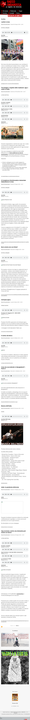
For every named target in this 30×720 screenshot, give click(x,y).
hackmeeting (20, 593)
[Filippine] (16, 294)
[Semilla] (2, 483)
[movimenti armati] (3, 294)
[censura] (5, 621)
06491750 (23, 712)
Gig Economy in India (6, 109)
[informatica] (13, 620)
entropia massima (4, 305)
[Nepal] (16, 83)
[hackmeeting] (13, 176)
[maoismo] (11, 294)
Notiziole (3, 122)
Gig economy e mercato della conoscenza (12, 552)
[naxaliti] (14, 294)
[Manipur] (21, 294)
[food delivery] (3, 620)
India (2, 497)
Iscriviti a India (1, 626)
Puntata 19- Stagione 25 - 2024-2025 (10, 313)
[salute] (10, 331)
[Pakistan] (5, 295)
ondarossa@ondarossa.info (15, 712)
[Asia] (4, 483)
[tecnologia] (3, 176)
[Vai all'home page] (10, 7)
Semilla (2, 411)
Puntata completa (5, 102)
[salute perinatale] (6, 331)
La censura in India (6, 558)
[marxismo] (8, 294)
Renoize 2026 (15, 703)
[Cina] (11, 83)
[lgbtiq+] (4, 83)
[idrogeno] (17, 176)
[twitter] (22, 620)
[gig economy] (8, 176)
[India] (18, 83)
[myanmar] (2, 295)
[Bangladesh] (25, 294)
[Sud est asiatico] (8, 83)
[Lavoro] (10, 620)
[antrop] (2, 331)
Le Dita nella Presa (5, 95)
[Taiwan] (13, 83)
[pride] (2, 83)
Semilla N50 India (5, 419)
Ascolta (3, 35)
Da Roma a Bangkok (5, 27)
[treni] (15, 176)
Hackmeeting (4, 115)
